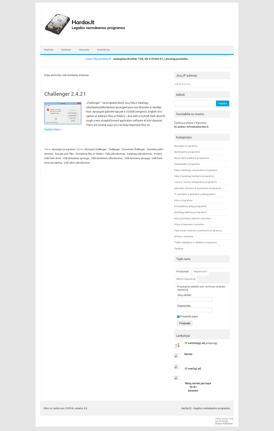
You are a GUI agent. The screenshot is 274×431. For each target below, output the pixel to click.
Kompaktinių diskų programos (190, 206)
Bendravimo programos (187, 151)
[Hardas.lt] (90, 39)
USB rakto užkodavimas (77, 162)
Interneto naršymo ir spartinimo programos (197, 188)
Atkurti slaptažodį (186, 279)
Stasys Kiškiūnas (224, 423)
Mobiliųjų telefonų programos (190, 212)
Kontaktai (103, 50)
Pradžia (48, 50)
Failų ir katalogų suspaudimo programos (196, 170)
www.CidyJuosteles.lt (98, 58)
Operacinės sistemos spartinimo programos (198, 230)
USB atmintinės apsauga (76, 158)
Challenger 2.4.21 (65, 94)
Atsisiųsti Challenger (96, 149)
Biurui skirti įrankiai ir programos (191, 158)
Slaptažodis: (184, 305)
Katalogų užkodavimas (139, 153)
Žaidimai (66, 50)
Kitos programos (183, 200)
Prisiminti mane (189, 316)
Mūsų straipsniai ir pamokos (189, 224)
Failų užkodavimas (115, 153)
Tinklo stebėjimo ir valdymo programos (195, 242)
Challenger (114, 149)
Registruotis (200, 271)
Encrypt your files (64, 153)
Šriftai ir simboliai (183, 236)
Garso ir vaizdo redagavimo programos (195, 182)
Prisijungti (182, 271)
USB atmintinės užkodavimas (107, 158)
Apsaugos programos (64, 149)
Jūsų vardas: (184, 295)
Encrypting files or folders (90, 153)
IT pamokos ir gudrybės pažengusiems (195, 194)
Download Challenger (133, 149)
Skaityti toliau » (53, 129)
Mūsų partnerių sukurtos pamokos (192, 218)
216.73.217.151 (182, 84)
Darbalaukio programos (187, 164)
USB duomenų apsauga (137, 158)
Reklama (84, 50)
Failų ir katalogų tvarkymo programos (194, 176)
